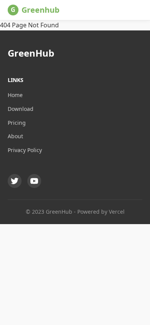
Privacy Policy (25, 150)
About (15, 136)
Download (20, 108)
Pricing (17, 122)
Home (15, 95)
